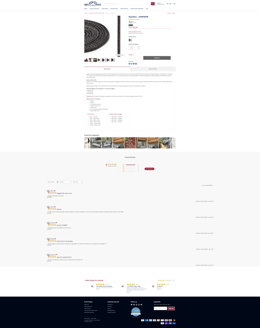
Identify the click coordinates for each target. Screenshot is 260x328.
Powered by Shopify (88, 321)
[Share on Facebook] (129, 64)
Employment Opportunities (90, 310)
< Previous (169, 13)
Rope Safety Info (88, 306)
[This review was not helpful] (211, 265)
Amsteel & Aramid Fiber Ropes (96, 13)
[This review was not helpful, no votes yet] (211, 201)
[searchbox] (51, 182)
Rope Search (105, 8)
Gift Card (110, 306)
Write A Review (149, 168)
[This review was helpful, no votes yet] (209, 201)
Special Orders (114, 8)
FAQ (147, 8)
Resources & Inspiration (137, 8)
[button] (86, 142)
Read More (108, 291)
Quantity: (131, 54)
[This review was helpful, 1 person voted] (209, 249)
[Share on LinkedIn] (134, 64)
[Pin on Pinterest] (136, 64)
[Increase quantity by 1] (140, 58)
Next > (174, 13)
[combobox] (65, 182)
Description (107, 69)
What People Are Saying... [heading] (94, 280)
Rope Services (124, 8)
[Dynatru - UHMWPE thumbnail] (86, 60)
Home (85, 13)
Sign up (171, 308)
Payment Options (112, 312)
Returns (109, 308)
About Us (86, 304)
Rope (85, 8)
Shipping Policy (111, 310)
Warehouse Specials (89, 312)
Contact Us (110, 304)
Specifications (153, 69)
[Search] (153, 3)
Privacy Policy (86, 318)
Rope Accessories (94, 8)
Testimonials (87, 308)
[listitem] (112, 288)
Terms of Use (93, 318)
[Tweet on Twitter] (131, 64)
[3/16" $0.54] (138, 50)
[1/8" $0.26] (132, 50)
